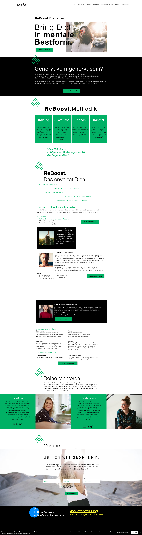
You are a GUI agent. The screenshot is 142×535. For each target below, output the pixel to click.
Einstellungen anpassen (123, 532)
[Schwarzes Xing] (20, 424)
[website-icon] (13, 424)
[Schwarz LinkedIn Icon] (17, 424)
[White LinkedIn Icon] (35, 508)
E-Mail (84, 478)
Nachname (65, 478)
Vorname (45, 478)
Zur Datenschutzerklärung (24, 533)
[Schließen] (140, 532)
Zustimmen (134, 532)
